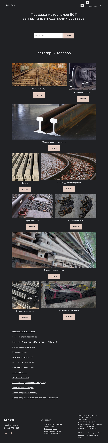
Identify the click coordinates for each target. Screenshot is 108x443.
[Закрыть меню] (87, 2)
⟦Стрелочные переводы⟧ (22, 357)
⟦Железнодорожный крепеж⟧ (24, 393)
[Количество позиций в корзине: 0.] (100, 5)
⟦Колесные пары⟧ (19, 352)
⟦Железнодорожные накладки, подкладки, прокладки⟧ (35, 398)
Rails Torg (10, 5)
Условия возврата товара (51, 433)
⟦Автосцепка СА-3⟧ (20, 372)
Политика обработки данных (53, 424)
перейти (39, 95)
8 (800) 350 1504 (11, 428)
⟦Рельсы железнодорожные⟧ (24, 337)
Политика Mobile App (50, 427)
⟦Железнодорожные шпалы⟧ (24, 347)
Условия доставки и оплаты (52, 431)
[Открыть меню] (82, 5)
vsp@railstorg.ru (11, 425)
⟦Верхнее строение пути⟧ (23, 367)
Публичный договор (50, 429)
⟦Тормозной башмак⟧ (21, 377)
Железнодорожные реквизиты (87, 428)
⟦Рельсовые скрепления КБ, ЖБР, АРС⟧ (29, 382)
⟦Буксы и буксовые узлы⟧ (23, 362)
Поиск (68, 35)
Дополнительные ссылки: (23, 332)
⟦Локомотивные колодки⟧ (23, 388)
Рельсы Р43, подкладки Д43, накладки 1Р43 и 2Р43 (34, 342)
